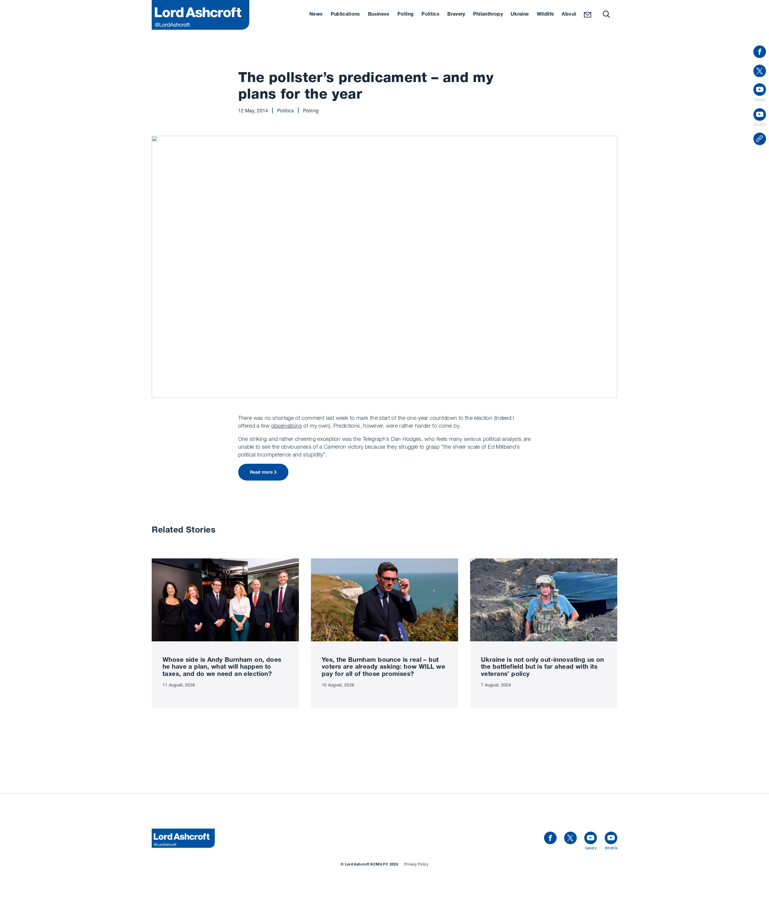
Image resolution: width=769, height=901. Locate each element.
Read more (261, 473)
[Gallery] (590, 838)
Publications (345, 14)
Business (379, 14)
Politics (430, 14)
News (316, 14)
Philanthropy (488, 14)
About (569, 14)
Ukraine (520, 14)
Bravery (456, 14)
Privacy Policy (416, 864)
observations (286, 426)
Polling (405, 14)
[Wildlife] (611, 838)
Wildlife (545, 14)
